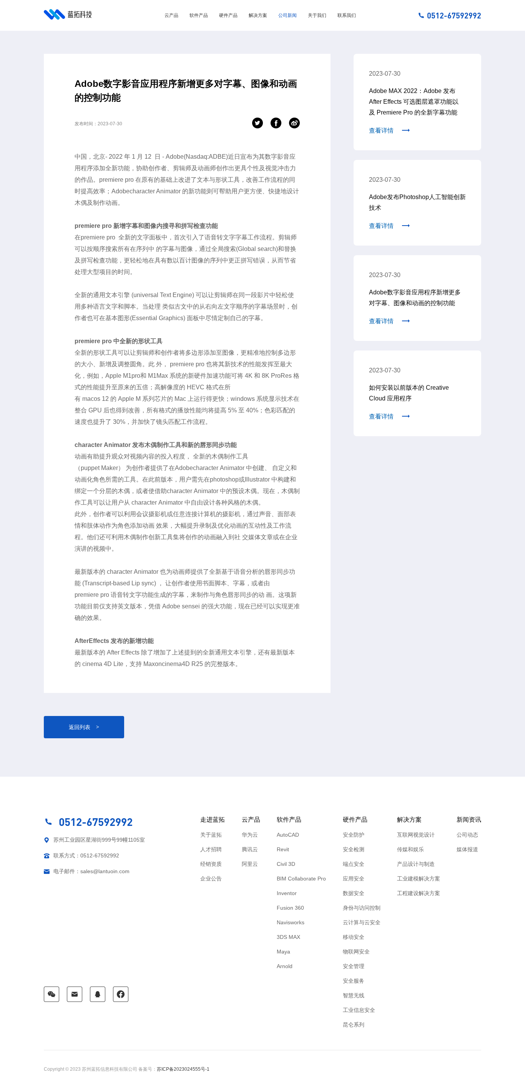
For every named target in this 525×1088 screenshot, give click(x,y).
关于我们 (317, 15)
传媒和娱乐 (410, 849)
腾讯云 (250, 849)
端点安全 (353, 864)
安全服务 (353, 981)
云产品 (171, 15)
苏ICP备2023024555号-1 (183, 1069)
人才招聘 (211, 849)
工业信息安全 (359, 1010)
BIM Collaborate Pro (301, 878)
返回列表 (84, 727)
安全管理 (353, 966)
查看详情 (381, 130)
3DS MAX (288, 937)
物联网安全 (356, 951)
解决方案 (258, 15)
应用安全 (353, 878)
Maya (283, 951)
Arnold (284, 966)
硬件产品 (228, 15)
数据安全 (353, 893)
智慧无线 (353, 995)
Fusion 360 (290, 908)
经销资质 (211, 864)
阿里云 (250, 864)
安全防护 (353, 835)
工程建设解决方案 (418, 893)
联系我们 (346, 15)
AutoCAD (288, 835)
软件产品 (198, 15)
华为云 (250, 835)
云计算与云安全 (361, 922)
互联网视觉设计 (416, 835)
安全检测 (353, 849)
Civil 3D (286, 864)
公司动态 (467, 835)
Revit (283, 849)
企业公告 (211, 878)
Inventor (287, 893)
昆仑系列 (353, 1025)
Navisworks (290, 922)
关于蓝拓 (211, 835)
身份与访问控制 (361, 908)
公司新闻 (287, 15)
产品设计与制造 (416, 864)
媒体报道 (467, 849)
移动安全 (353, 937)
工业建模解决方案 (418, 878)
